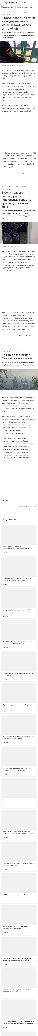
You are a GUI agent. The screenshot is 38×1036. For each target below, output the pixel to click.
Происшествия (6, 14)
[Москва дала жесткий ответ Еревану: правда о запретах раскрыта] (19, 761)
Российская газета (20, 186)
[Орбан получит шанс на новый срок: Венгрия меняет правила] (19, 698)
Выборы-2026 (8, 7)
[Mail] (6, 2)
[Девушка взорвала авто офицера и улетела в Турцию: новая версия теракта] (19, 825)
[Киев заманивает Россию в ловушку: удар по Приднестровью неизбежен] (19, 951)
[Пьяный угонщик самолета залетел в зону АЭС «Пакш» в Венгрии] (19, 571)
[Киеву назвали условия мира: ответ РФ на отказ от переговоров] (19, 730)
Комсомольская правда (20, 12)
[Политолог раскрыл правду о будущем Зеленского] (19, 666)
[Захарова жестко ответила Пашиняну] (19, 793)
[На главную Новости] (12, 2)
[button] (19, 52)
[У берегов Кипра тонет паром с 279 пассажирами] (19, 603)
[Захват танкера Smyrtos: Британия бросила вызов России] (19, 983)
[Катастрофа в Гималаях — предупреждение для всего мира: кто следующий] (19, 540)
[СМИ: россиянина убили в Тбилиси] (19, 888)
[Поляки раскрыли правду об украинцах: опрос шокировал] (19, 856)
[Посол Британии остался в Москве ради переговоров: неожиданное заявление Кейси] (19, 1015)
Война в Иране (22, 7)
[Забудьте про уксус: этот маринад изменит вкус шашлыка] (19, 920)
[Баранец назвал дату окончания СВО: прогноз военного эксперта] (19, 635)
